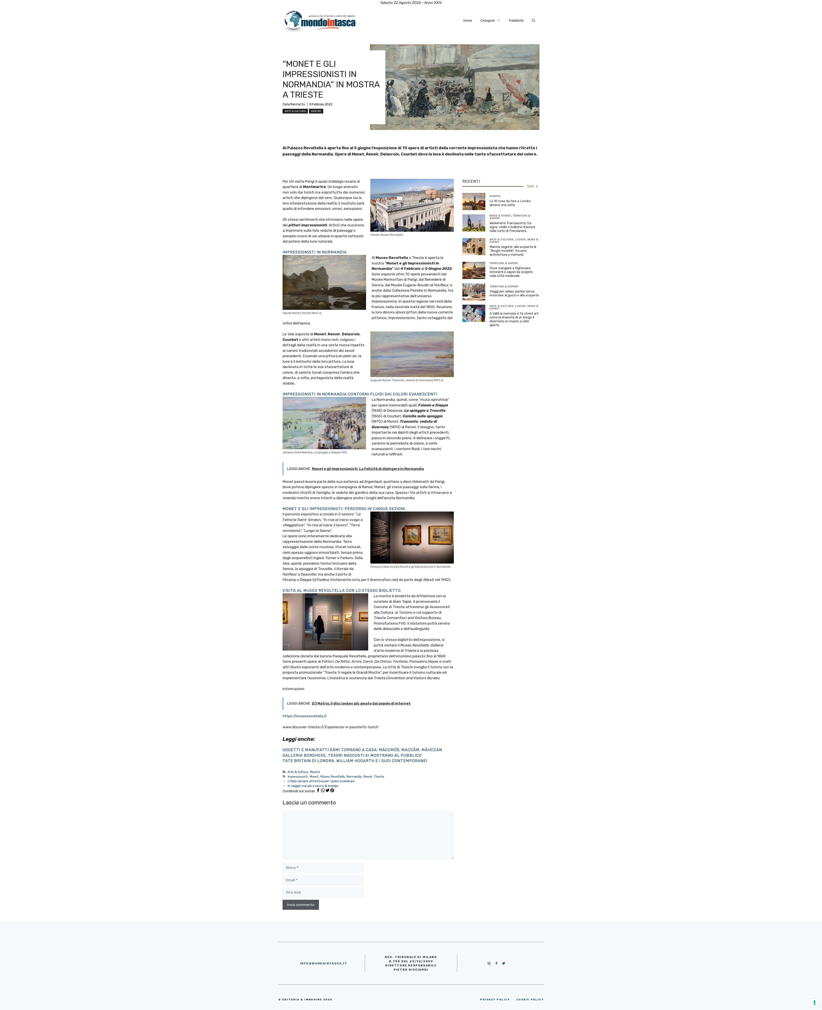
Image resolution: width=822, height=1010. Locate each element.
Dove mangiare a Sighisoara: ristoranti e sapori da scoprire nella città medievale (511, 272)
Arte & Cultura (295, 111)
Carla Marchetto (294, 104)
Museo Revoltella (332, 777)
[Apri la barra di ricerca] (533, 20)
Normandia (354, 777)
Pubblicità (516, 20)
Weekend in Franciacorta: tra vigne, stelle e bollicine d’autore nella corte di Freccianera (512, 227)
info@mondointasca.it (323, 963)
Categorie (488, 20)
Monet (314, 777)
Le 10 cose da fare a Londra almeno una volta (510, 203)
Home (467, 20)
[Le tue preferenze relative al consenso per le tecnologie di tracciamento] (814, 1002)
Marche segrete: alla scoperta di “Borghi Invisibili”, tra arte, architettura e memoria (513, 251)
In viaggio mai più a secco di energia (312, 786)
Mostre (316, 111)
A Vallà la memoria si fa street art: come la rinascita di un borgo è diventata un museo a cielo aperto (514, 319)
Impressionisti (297, 777)
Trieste (379, 777)
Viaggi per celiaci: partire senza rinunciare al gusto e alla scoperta (514, 293)
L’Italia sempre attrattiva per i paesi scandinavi (321, 781)
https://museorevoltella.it (305, 716)
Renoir (367, 777)
